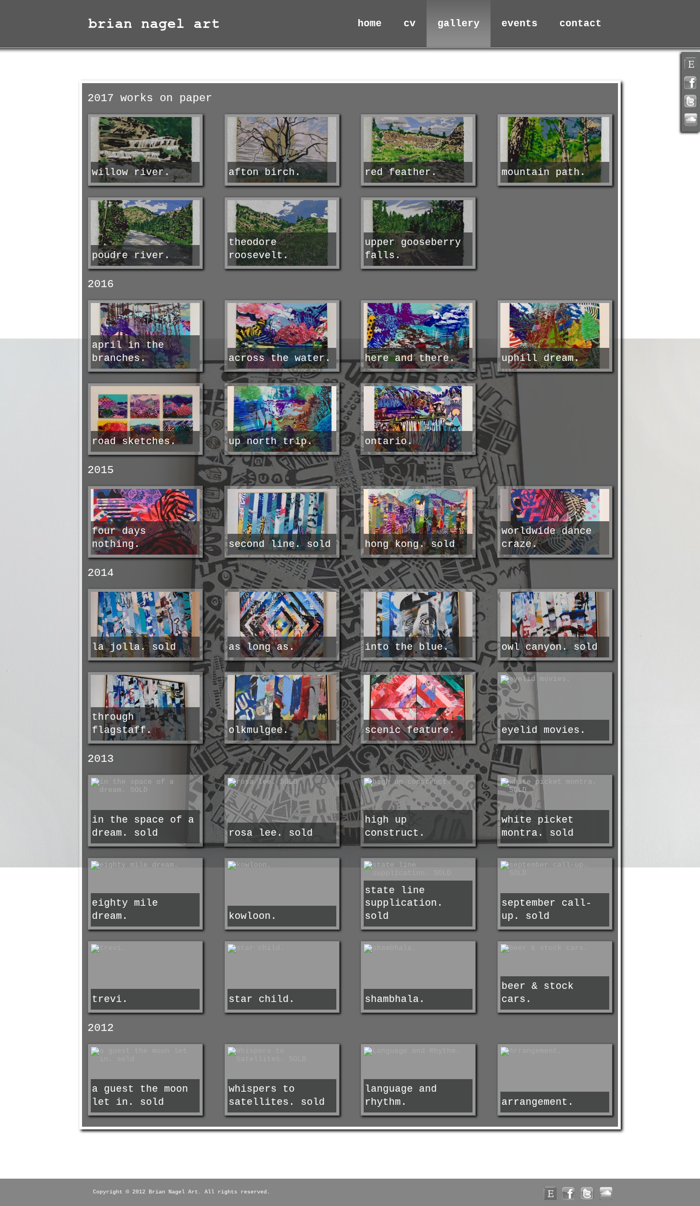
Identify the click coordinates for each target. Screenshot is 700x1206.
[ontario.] (418, 420)
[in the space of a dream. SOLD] (145, 786)
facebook (690, 82)
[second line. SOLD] (282, 523)
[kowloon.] (282, 865)
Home (370, 23)
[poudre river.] (145, 234)
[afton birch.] (282, 151)
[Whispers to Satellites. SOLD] (282, 1055)
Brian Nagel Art (156, 23)
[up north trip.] (282, 420)
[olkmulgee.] (282, 709)
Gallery (459, 23)
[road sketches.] (145, 420)
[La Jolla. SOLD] (145, 626)
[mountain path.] (554, 151)
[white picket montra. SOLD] (554, 786)
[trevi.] (145, 948)
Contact (580, 23)
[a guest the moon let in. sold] (145, 1055)
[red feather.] (418, 151)
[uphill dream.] (554, 337)
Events (519, 23)
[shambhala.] (418, 948)
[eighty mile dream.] (145, 865)
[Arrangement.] (554, 1051)
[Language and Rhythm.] (418, 1051)
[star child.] (282, 948)
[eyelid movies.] (554, 679)
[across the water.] (282, 337)
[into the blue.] (418, 626)
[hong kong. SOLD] (418, 523)
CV (410, 23)
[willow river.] (145, 151)
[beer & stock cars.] (554, 948)
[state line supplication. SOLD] (418, 869)
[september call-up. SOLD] (554, 869)
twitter (690, 101)
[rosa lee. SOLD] (282, 782)
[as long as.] (282, 626)
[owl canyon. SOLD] (554, 626)
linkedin (690, 119)
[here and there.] (418, 337)
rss (690, 64)
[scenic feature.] (418, 709)
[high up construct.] (418, 782)
